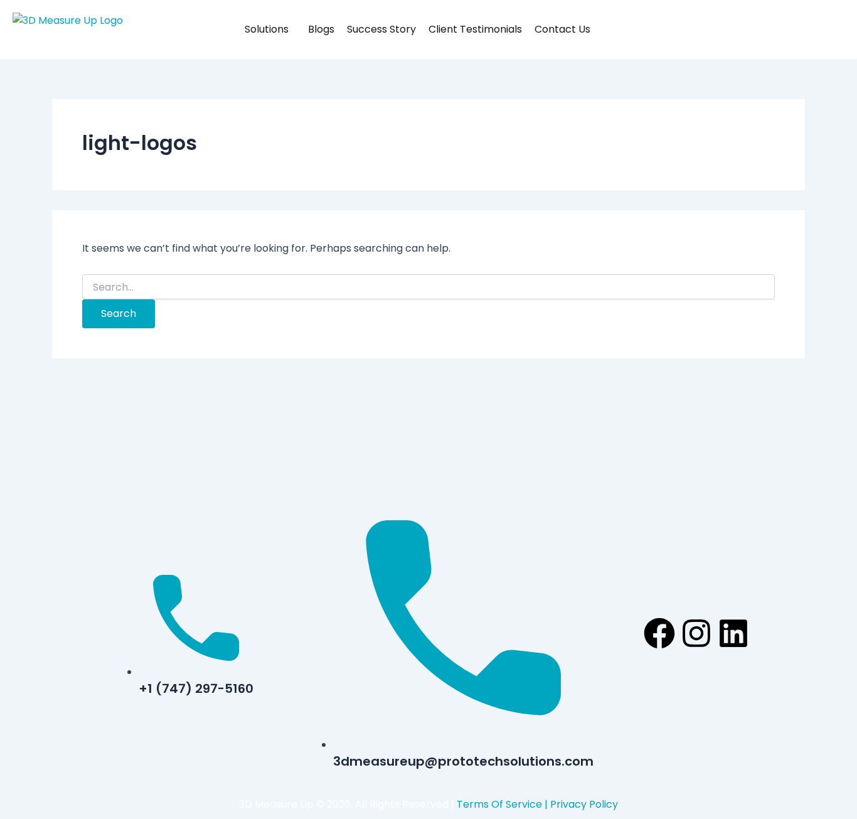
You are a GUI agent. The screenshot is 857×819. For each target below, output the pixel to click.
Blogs (321, 29)
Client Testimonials (475, 29)
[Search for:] (428, 287)
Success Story (381, 29)
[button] (293, 29)
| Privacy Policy (580, 804)
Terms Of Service (499, 804)
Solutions (267, 29)
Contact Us (562, 29)
